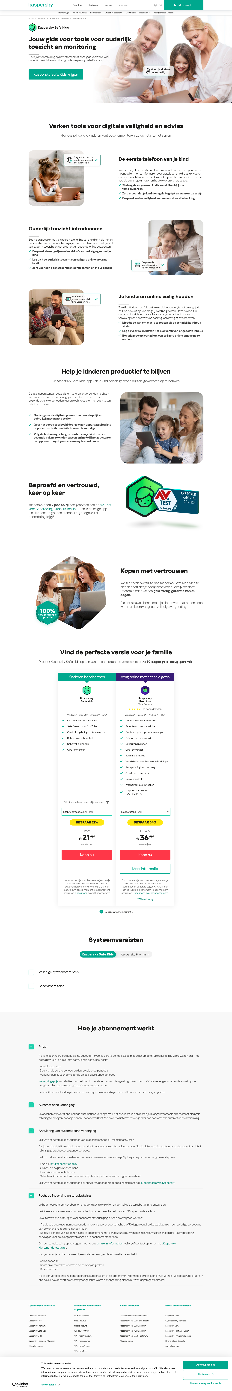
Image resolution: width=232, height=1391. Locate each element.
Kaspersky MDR (172, 1326)
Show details (48, 1384)
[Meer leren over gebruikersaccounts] (107, 802)
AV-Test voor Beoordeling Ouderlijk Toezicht (70, 507)
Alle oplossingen (36, 1346)
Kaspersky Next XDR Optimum (133, 1331)
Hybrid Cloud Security (175, 1341)
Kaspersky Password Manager (42, 1341)
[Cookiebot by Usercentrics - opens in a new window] (20, 1384)
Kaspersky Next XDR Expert (177, 1331)
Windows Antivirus (82, 1331)
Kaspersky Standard (37, 1315)
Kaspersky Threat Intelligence (178, 1336)
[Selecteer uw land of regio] (155, 5)
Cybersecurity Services (175, 1321)
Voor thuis (77, 5)
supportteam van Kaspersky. (157, 1182)
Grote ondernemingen (178, 1305)
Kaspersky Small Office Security (134, 1315)
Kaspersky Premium (37, 1326)
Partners (108, 5)
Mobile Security (81, 1326)
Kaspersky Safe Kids (37, 1331)
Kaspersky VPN (35, 1336)
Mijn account (184, 5)
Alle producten (126, 1341)
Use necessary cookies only (205, 1383)
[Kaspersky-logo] (41, 5)
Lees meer (81, 892)
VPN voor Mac (80, 1351)
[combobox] (87, 812)
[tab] (98, 954)
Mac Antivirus (80, 1321)
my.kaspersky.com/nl (64, 1163)
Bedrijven (93, 5)
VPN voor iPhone (81, 1346)
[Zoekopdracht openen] (161, 5)
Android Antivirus (81, 1315)
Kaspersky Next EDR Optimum (133, 1326)
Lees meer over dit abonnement (150, 892)
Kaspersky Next (172, 1315)
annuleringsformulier (109, 1243)
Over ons (123, 5)
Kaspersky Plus (35, 1321)
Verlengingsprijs (48, 1081)
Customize (204, 1374)
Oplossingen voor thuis (42, 1305)
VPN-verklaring (145, 899)
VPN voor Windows (83, 1336)
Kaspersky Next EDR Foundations (134, 1321)
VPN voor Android (82, 1341)
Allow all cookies (205, 1364)
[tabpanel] (116, 979)
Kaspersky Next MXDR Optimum (134, 1336)
